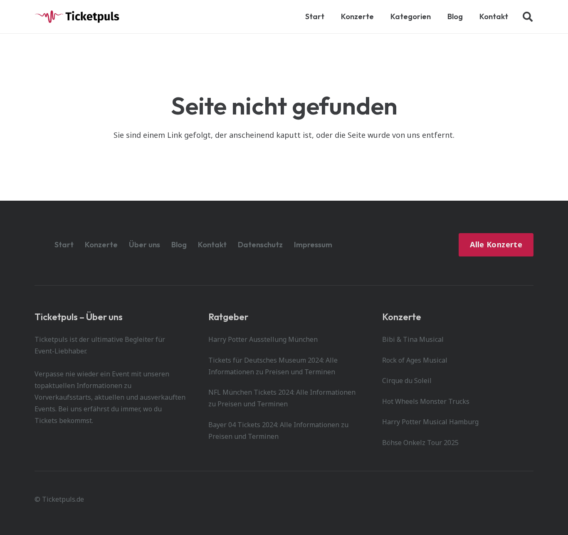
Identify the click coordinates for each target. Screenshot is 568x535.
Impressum (313, 244)
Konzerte (101, 244)
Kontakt (212, 244)
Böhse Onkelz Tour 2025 (420, 442)
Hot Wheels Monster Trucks (425, 401)
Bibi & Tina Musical (413, 339)
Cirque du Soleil (407, 380)
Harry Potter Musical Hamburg (430, 421)
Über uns (144, 244)
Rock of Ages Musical (414, 360)
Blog (179, 244)
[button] (435, 16)
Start (64, 244)
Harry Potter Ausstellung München (263, 339)
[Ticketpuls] (77, 16)
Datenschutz (260, 244)
